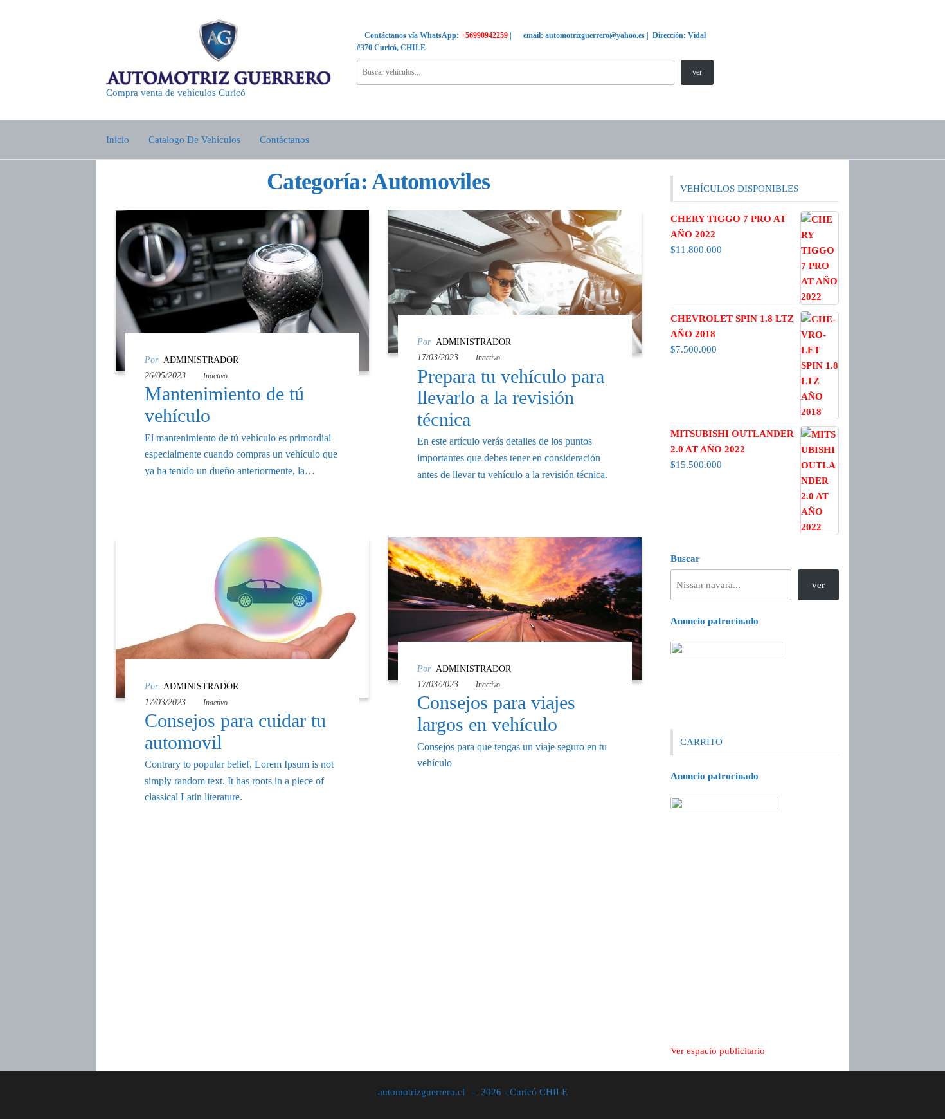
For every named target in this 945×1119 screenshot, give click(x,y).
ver (697, 72)
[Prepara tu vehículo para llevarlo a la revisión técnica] (515, 281)
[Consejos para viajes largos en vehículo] (515, 607)
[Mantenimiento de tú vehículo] (242, 289)
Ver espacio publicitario (717, 1051)
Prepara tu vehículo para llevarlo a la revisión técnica (510, 397)
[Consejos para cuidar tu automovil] (242, 616)
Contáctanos (284, 139)
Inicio (117, 139)
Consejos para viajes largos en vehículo (496, 713)
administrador (201, 360)
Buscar (685, 558)
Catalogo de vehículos (194, 139)
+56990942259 (484, 35)
